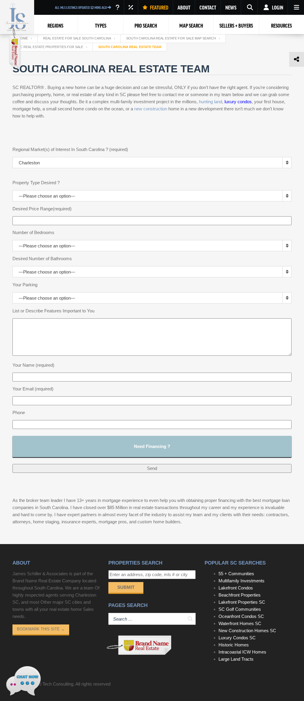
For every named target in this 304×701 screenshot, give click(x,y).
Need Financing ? (152, 446)
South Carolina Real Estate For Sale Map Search (171, 38)
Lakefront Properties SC (241, 602)
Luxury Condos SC (237, 637)
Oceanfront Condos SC (241, 616)
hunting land (210, 101)
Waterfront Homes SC (239, 623)
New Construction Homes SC (247, 630)
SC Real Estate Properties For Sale (50, 47)
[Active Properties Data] (117, 7)
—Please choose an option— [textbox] (47, 195)
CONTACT (208, 7)
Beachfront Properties (239, 594)
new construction (150, 108)
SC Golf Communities (239, 609)
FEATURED (158, 7)
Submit (125, 587)
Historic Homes (233, 644)
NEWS (230, 7)
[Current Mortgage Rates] (131, 7)
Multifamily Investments (241, 580)
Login (277, 7)
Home (23, 38)
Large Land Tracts (236, 659)
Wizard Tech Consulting (50, 683)
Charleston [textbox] (29, 162)
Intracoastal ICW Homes (242, 651)
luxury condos (238, 101)
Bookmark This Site (41, 629)
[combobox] (152, 162)
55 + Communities (236, 573)
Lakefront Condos (235, 587)
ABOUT (184, 7)
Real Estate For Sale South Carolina (77, 38)
